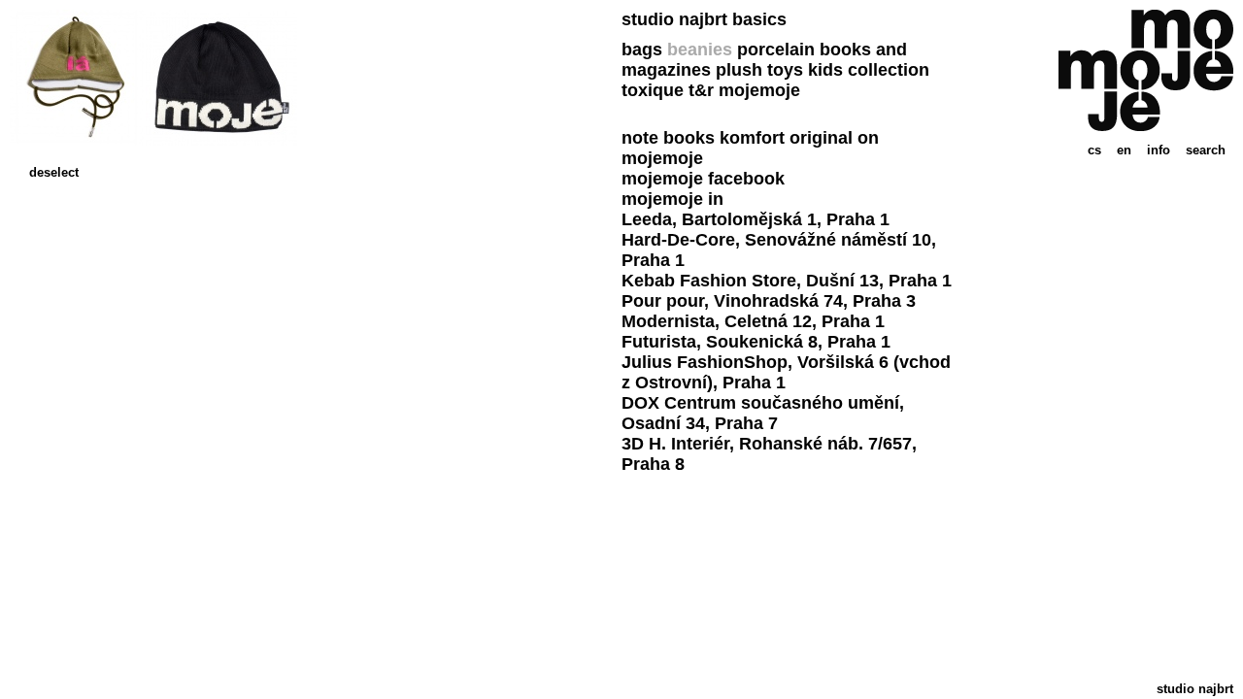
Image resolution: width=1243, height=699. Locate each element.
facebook (746, 178)
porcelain (776, 49)
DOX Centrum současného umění (760, 403)
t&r (701, 90)
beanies (699, 49)
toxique (653, 90)
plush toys (759, 70)
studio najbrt (1195, 689)
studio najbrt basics (704, 19)
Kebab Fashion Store (709, 280)
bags (642, 49)
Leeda (647, 219)
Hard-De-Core (678, 240)
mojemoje (759, 90)
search (1206, 150)
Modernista (668, 321)
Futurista (659, 341)
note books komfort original (737, 138)
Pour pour (663, 301)
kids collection (868, 70)
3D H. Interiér (675, 443)
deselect (54, 172)
